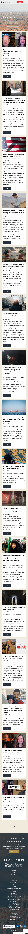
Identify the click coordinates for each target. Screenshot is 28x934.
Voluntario (14, 874)
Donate (20, 2)
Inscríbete (14, 851)
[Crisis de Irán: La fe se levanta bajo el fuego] (14, 787)
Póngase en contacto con (14, 888)
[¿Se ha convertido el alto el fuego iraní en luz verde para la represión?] (14, 456)
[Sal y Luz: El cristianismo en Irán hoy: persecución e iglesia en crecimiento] (14, 646)
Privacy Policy (14, 930)
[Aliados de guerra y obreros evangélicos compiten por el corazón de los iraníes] (14, 303)
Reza (14, 872)
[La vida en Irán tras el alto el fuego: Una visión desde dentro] (14, 597)
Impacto (14, 884)
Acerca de (14, 880)
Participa (14, 870)
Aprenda (14, 886)
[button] (19, 933)
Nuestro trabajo (14, 882)
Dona (14, 876)
